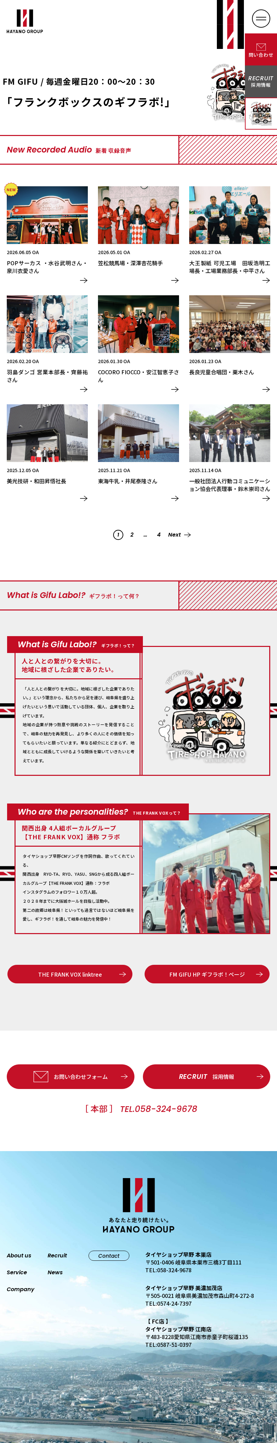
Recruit (57, 1255)
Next (174, 535)
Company (20, 1289)
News (55, 1272)
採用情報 (206, 1076)
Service (17, 1272)
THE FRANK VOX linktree (70, 974)
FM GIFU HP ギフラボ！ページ (207, 974)
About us (19, 1255)
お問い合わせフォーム (81, 1076)
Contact (109, 1255)
